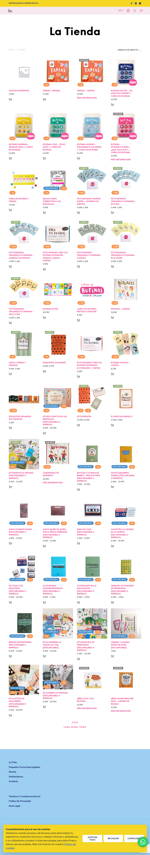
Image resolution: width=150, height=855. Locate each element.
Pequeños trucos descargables (24, 767)
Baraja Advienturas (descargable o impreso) (20, 645)
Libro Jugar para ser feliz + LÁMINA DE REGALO (122, 701)
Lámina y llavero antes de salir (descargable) (120, 645)
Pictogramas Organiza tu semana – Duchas (123, 201)
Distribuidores (16, 776)
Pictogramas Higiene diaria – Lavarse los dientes (88, 201)
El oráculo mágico (121, 417)
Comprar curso (79, 320)
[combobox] (123, 50)
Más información (87, 98)
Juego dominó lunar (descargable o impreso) (20, 532)
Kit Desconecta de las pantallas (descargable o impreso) (55, 421)
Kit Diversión (84, 417)
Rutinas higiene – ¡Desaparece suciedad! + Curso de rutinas (89, 147)
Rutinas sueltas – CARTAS (120, 364)
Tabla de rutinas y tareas (19, 200)
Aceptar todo (92, 838)
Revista (12, 771)
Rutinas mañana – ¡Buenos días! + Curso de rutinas (21, 147)
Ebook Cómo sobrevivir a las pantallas (52, 201)
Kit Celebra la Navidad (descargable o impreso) (55, 695)
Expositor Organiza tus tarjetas (20, 418)
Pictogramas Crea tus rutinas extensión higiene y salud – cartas (55, 257)
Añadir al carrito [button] (11, 99)
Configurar (134, 838)
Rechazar (113, 838)
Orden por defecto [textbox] (127, 50)
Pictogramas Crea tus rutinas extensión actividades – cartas (89, 365)
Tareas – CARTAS (85, 91)
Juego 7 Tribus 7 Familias (17, 364)
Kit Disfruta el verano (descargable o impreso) (21, 475)
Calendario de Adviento (51, 474)
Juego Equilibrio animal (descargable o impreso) (122, 475)
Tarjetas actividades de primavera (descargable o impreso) (122, 590)
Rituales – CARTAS (120, 309)
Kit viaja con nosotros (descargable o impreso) (17, 590)
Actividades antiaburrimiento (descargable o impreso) (53, 590)
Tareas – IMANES (51, 91)
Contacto (13, 781)
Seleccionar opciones (113, 374)
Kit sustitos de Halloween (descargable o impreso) (17, 703)
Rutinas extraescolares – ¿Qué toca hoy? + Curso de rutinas (121, 149)
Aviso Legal (14, 805)
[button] (120, 10)
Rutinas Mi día (50, 309)
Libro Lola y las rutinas (85, 700)
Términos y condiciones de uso (24, 796)
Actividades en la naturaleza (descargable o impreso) (86, 590)
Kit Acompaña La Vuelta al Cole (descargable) (52, 645)
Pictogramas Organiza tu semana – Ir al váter (123, 255)
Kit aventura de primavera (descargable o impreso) (85, 646)
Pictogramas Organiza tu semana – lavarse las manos (21, 255)
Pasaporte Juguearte (54, 363)
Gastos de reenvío (19, 91)
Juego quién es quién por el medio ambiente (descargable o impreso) (55, 534)
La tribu (13, 762)
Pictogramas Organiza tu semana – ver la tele (21, 311)
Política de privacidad (20, 801)
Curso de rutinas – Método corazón (87, 310)
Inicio (11, 50)
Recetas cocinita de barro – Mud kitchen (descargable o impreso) (88, 477)
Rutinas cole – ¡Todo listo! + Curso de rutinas (54, 147)
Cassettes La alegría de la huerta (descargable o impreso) (122, 534)
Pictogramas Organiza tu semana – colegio (89, 255)
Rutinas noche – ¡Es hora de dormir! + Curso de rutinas (121, 93)
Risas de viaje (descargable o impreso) (85, 532)
